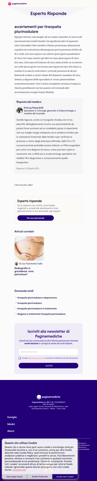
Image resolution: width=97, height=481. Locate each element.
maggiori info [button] (19, 469)
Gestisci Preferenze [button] (40, 476)
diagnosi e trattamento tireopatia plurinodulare (41, 314)
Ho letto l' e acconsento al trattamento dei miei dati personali (50, 358)
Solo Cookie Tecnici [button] (14, 477)
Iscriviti (49, 365)
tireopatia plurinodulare (29, 303)
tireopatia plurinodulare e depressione (37, 297)
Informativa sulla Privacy (36, 358)
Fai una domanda (35, 218)
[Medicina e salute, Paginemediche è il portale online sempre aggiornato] (17, 4)
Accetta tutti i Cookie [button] (65, 477)
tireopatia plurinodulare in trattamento (37, 308)
